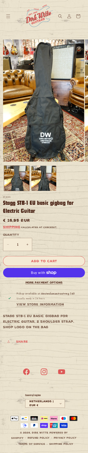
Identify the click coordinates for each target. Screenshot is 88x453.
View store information (40, 304)
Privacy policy (65, 437)
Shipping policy (61, 444)
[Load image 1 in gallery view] (16, 178)
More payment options (44, 282)
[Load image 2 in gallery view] (43, 178)
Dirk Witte (40, 432)
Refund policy (39, 437)
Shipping (11, 227)
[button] (8, 16)
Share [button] (22, 341)
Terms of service (32, 444)
